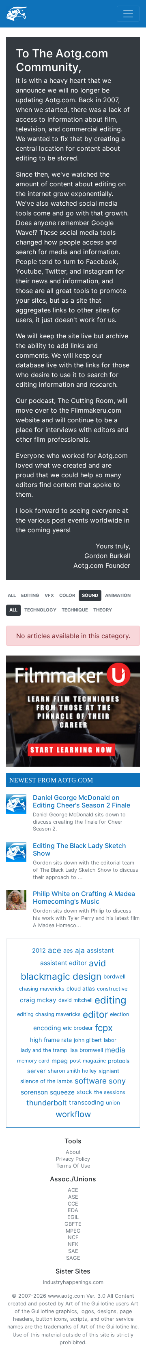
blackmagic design (61, 976)
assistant (100, 950)
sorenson (34, 1092)
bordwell (114, 976)
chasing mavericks (41, 989)
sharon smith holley (72, 1071)
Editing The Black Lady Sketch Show (79, 849)
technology (40, 610)
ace (54, 950)
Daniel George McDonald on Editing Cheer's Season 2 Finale (81, 801)
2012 (39, 950)
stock (84, 1092)
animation (118, 595)
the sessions (109, 1092)
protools (118, 1060)
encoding (47, 1028)
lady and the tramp (44, 1050)
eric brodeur (78, 1028)
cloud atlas (81, 988)
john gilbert (88, 1040)
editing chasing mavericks (49, 1014)
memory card (33, 1061)
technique (75, 610)
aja (80, 950)
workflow (73, 1114)
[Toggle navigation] (128, 14)
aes (68, 950)
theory (102, 610)
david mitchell (75, 1000)
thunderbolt (46, 1102)
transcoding (86, 1102)
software (91, 1081)
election (119, 1014)
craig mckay (38, 1000)
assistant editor (63, 963)
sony (117, 1080)
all (12, 595)
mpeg (60, 1061)
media (115, 1050)
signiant (109, 1070)
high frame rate (51, 1040)
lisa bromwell (86, 1050)
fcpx (104, 1028)
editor (95, 1014)
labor (110, 1040)
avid (97, 963)
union (113, 1102)
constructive (112, 989)
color (67, 595)
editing (30, 595)
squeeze (62, 1092)
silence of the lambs (46, 1081)
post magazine (88, 1061)
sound (90, 595)
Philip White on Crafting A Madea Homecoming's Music (84, 897)
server (36, 1071)
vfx (49, 595)
